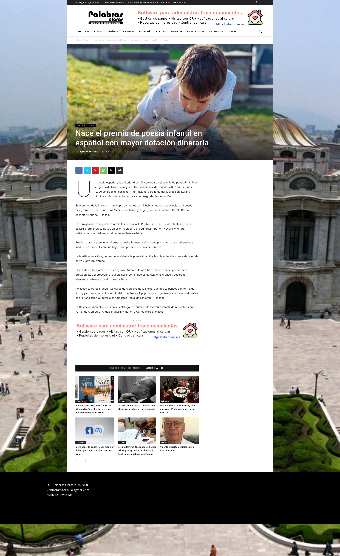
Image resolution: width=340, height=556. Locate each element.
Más (230, 31)
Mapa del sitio (179, 2)
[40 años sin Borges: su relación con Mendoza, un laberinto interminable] (137, 421)
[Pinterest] (95, 170)
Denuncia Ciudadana (114, 2)
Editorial (83, 31)
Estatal (98, 31)
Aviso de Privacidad (60, 527)
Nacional (128, 31)
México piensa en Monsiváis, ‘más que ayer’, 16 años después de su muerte (177, 441)
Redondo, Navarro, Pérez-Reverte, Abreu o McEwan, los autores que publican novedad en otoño (93, 441)
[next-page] (83, 493)
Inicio (78, 40)
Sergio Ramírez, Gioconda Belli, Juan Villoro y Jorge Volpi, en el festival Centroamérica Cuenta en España (137, 482)
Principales (90, 125)
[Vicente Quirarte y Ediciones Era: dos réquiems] (179, 463)
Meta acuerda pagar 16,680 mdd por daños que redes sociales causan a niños (94, 482)
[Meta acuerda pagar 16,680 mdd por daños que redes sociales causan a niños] (94, 463)
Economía (145, 31)
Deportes (176, 31)
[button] (260, 32)
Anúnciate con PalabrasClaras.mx (143, 2)
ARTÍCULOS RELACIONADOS (125, 400)
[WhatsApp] (103, 170)
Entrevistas (216, 31)
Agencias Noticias (88, 151)
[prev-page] (77, 493)
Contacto (165, 2)
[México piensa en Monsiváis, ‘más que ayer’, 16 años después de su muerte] (179, 421)
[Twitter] (262, 2)
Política (113, 31)
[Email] (111, 170)
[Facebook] (256, 2)
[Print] (119, 170)
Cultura (161, 31)
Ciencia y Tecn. (195, 31)
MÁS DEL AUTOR (155, 400)
